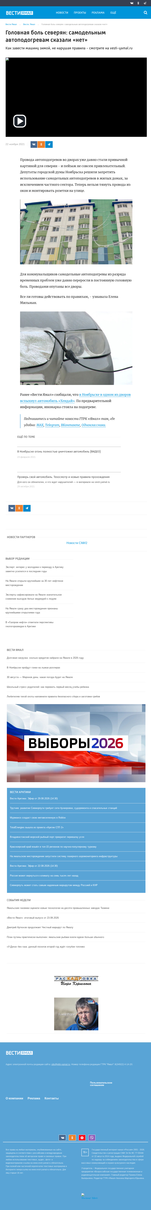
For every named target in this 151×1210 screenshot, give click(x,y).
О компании (14, 1098)
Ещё (113, 12)
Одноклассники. (94, 425)
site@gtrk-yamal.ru (60, 1064)
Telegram (52, 425)
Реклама (98, 12)
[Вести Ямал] (20, 13)
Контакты (52, 1098)
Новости (62, 12)
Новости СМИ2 (76, 543)
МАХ (39, 425)
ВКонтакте (70, 425)
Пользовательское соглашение (101, 1083)
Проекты (80, 12)
